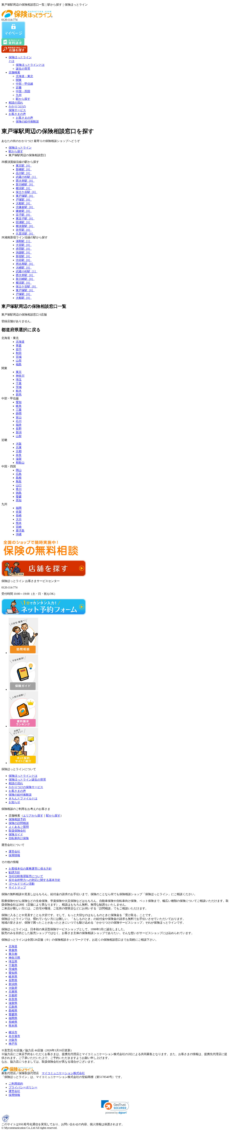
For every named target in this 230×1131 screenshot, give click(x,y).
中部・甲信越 (24, 83)
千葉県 (13, 965)
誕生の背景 (23, 68)
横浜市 (13, 1032)
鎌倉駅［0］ (24, 210)
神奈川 (20, 375)
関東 (19, 79)
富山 (19, 417)
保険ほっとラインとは (30, 64)
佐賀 (19, 511)
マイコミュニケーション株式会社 (63, 1073)
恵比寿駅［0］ (25, 263)
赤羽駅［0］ (24, 248)
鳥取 (19, 481)
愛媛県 (13, 1014)
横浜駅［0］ (24, 188)
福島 (19, 364)
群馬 (19, 394)
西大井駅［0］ (25, 180)
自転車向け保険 (19, 838)
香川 (19, 489)
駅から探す (23, 98)
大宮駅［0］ (24, 244)
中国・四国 (23, 91)
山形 (19, 360)
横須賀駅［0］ (25, 226)
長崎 (19, 515)
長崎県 (13, 1021)
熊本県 (13, 1025)
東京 (19, 371)
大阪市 (13, 1039)
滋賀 (19, 458)
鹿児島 (20, 530)
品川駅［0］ (24, 173)
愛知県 (13, 972)
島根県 (13, 1010)
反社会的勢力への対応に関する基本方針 (34, 879)
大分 (19, 519)
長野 (19, 428)
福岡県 (13, 1018)
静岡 (19, 413)
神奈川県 (14, 957)
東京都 (13, 953)
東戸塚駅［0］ (25, 195)
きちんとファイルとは (23, 798)
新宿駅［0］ (24, 256)
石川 (19, 421)
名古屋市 (14, 1036)
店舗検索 (14, 72)
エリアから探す (33, 815)
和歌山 (20, 462)
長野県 (13, 980)
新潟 (19, 432)
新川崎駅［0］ (25, 184)
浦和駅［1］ (24, 241)
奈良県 (13, 999)
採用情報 (14, 855)
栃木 (19, 390)
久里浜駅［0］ (25, 233)
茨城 (19, 387)
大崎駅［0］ (24, 267)
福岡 (19, 507)
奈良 (19, 455)
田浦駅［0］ (24, 222)
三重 (19, 409)
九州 (19, 95)
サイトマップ (17, 887)
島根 (19, 477)
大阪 (19, 443)
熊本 (19, 523)
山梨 (19, 436)
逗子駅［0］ (24, 214)
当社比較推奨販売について (26, 876)
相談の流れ (16, 102)
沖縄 (19, 534)
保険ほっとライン (20, 147)
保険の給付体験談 (27, 121)
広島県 (13, 1006)
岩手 (19, 349)
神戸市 (13, 1043)
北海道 (20, 341)
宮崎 (19, 526)
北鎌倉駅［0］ (25, 207)
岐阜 (19, 405)
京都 (19, 451)
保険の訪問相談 (19, 823)
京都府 (13, 995)
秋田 (19, 353)
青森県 (13, 950)
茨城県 (13, 969)
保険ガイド (16, 834)
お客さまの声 (17, 113)
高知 (19, 500)
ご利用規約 (16, 1083)
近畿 (19, 87)
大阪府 (13, 987)
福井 (19, 424)
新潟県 (13, 984)
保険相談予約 (17, 819)
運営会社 (14, 851)
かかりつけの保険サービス (26, 787)
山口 (19, 485)
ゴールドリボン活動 (21, 883)
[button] (115, 1107)
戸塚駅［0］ (24, 199)
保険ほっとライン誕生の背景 (27, 779)
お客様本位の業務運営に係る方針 (30, 868)
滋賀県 (13, 1003)
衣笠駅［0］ (24, 229)
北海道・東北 (24, 76)
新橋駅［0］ (24, 169)
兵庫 (19, 447)
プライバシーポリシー (23, 1087)
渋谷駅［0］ (24, 260)
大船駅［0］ (24, 203)
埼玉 (19, 379)
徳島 (19, 492)
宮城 (19, 356)
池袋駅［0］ (24, 252)
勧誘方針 (14, 872)
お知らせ (14, 802)
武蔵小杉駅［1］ (26, 176)
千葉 (19, 383)
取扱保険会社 (17, 830)
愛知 (19, 402)
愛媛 (19, 496)
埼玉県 (13, 961)
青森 (19, 345)
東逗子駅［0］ (25, 218)
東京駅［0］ (24, 165)
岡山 (19, 470)
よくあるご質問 (19, 826)
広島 (19, 473)
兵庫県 (13, 991)
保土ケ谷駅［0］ (26, 192)
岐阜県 (13, 976)
